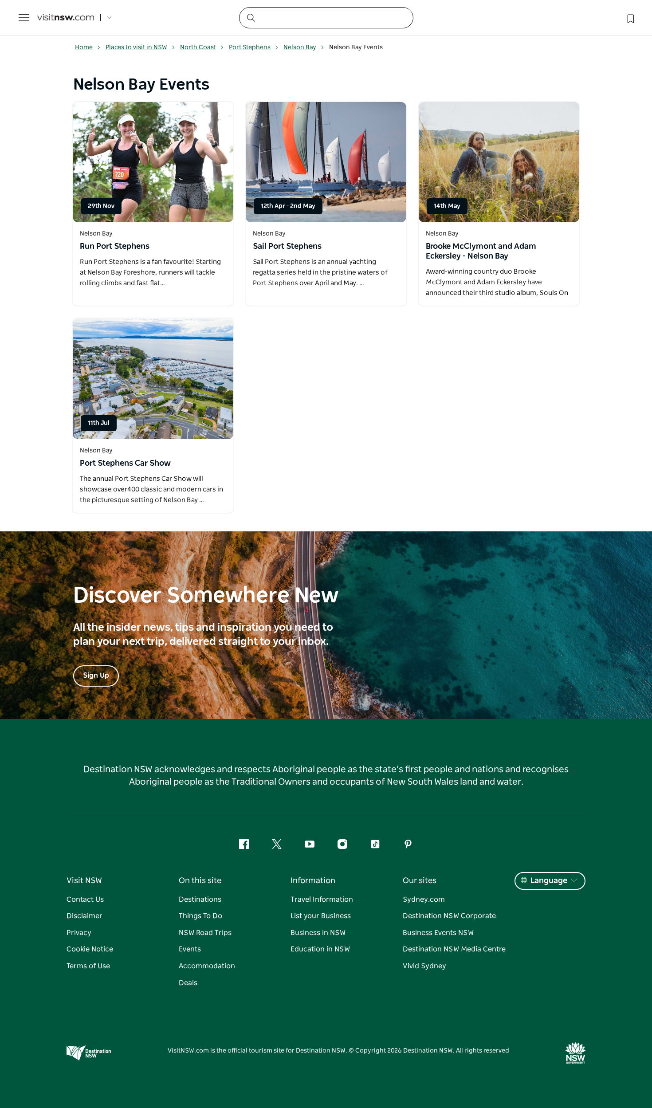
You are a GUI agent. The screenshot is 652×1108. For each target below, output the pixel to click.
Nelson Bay (299, 47)
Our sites (419, 881)
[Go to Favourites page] (629, 17)
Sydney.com (424, 899)
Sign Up (96, 675)
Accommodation (207, 966)
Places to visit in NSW (136, 47)
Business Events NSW (438, 932)
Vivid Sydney (424, 966)
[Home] (65, 18)
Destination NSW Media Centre (454, 949)
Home (84, 47)
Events (190, 949)
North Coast (198, 47)
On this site (200, 881)
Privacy (79, 932)
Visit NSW (84, 881)
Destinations (200, 899)
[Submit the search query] (250, 17)
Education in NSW (320, 949)
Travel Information (322, 899)
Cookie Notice (90, 949)
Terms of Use (88, 966)
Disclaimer (84, 915)
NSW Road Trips (205, 932)
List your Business (321, 915)
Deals (188, 982)
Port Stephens (250, 47)
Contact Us (85, 899)
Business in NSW (318, 932)
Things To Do (200, 915)
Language (548, 881)
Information (313, 881)
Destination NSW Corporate (449, 915)
